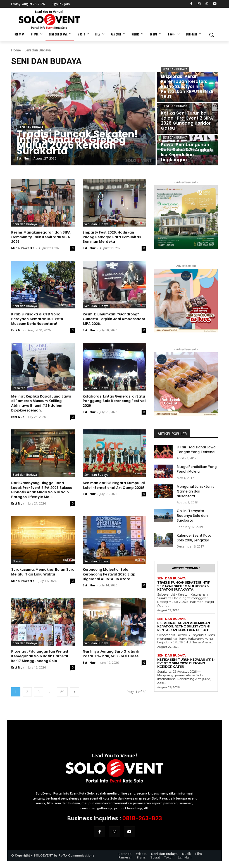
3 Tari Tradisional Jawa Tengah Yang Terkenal (196, 449)
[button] (211, 34)
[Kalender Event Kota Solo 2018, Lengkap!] (163, 540)
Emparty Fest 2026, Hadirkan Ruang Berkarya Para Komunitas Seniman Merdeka (112, 237)
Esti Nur (89, 248)
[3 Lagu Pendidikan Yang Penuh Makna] (163, 471)
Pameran (19, 388)
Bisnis (17, 561)
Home (16, 50)
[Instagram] (199, 4)
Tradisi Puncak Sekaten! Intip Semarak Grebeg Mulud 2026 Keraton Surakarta (183, 586)
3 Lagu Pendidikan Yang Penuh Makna (197, 469)
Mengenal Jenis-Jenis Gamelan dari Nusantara (195, 491)
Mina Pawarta (23, 248)
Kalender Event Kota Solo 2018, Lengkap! (194, 538)
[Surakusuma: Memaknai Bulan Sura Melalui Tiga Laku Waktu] (43, 540)
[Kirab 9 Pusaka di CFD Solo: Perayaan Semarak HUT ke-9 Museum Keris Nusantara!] (43, 284)
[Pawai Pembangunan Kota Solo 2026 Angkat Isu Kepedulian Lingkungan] (187, 150)
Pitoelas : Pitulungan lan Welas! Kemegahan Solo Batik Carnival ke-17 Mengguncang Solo (39, 656)
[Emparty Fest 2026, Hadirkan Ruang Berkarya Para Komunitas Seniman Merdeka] (114, 203)
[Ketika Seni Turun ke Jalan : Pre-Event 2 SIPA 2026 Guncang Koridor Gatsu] (187, 118)
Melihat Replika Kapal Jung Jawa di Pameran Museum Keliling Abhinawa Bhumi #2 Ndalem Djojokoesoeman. (41, 403)
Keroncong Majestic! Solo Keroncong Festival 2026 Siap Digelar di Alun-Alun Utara (109, 574)
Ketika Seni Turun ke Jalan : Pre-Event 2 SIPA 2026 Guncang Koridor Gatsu (186, 663)
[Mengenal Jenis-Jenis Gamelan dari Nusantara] (163, 491)
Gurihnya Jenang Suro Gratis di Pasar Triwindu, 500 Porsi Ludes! (111, 653)
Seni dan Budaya (31, 127)
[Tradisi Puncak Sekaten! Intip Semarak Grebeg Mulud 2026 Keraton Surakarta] (83, 118)
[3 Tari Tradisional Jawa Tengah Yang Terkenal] (163, 451)
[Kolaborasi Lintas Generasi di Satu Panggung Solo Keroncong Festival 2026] (114, 367)
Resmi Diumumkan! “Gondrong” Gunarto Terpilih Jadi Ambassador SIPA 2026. (114, 319)
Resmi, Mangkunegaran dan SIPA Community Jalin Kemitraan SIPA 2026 (41, 237)
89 (62, 691)
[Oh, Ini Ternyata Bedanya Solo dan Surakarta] (163, 515)
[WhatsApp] (207, 4)
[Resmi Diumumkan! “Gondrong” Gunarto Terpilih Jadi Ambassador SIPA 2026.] (114, 284)
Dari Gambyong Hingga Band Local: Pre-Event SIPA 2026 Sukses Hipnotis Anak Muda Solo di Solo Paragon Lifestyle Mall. (41, 490)
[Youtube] (214, 4)
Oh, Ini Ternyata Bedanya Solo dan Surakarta (192, 515)
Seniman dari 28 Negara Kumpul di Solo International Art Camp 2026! (114, 485)
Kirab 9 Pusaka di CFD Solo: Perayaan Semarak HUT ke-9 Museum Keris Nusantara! (37, 319)
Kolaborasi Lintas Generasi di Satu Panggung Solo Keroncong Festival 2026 (114, 401)
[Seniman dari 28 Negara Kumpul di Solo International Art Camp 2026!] (114, 453)
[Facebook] (191, 4)
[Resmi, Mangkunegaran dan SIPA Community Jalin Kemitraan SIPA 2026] (43, 203)
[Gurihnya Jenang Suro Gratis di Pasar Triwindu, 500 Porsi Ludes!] (114, 622)
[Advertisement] (152, 18)
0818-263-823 (142, 818)
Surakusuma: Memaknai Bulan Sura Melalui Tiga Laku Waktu (43, 572)
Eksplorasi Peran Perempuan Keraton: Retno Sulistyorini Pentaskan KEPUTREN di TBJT (183, 626)
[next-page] (74, 691)
